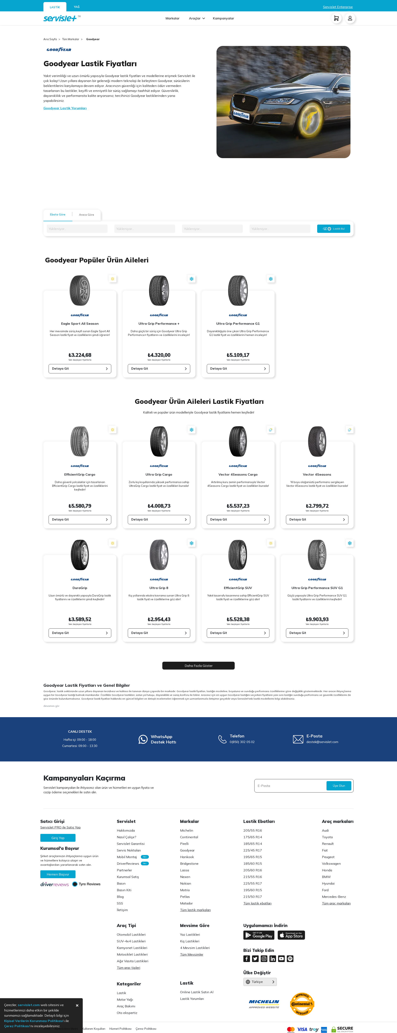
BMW (326, 877)
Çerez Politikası (146, 1028)
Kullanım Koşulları (93, 1028)
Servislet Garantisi (131, 844)
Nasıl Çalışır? (126, 837)
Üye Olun (339, 786)
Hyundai (328, 883)
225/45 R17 (252, 850)
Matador (186, 903)
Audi (325, 830)
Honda (327, 870)
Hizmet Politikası (120, 1028)
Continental (189, 837)
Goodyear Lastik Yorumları (65, 108)
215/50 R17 (252, 897)
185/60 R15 (252, 863)
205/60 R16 (252, 870)
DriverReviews (131, 863)
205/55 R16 (252, 830)
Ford (325, 890)
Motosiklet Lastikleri (132, 954)
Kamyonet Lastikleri (132, 948)
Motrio (185, 890)
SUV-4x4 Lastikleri (131, 941)
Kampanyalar (223, 18)
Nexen (185, 877)
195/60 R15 (252, 890)
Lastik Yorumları (192, 999)
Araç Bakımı (126, 1006)
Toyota (327, 837)
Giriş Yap (58, 838)
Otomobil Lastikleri (131, 934)
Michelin (186, 830)
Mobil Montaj (131, 857)
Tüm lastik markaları (195, 910)
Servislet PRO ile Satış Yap (60, 827)
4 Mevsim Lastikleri (195, 948)
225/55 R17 (252, 883)
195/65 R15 (252, 857)
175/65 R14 (252, 837)
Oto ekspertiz (127, 1013)
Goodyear (187, 850)
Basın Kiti (124, 890)
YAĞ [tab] (77, 6)
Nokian (185, 883)
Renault (328, 844)
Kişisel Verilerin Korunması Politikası (33, 1021)
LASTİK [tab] (55, 7)
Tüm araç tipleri (128, 968)
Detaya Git (60, 368)
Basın (121, 883)
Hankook (187, 857)
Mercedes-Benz (334, 897)
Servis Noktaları (129, 850)
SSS (120, 903)
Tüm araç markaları (336, 903)
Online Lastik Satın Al (196, 992)
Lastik (121, 993)
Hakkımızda (126, 830)
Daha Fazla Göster (199, 666)
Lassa (184, 870)
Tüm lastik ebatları (257, 903)
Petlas (185, 897)
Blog (120, 897)
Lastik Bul (339, 228)
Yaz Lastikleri (190, 934)
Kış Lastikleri (189, 941)
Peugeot (328, 857)
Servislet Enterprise (338, 6)
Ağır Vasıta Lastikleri (132, 961)
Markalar (172, 18)
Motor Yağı (125, 999)
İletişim (122, 910)
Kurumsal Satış (128, 877)
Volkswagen (331, 863)
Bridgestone (189, 863)
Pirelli (184, 844)
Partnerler (124, 870)
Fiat (325, 850)
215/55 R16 (252, 877)
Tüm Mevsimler (191, 954)
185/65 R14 (252, 844)
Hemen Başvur (58, 874)
